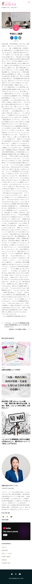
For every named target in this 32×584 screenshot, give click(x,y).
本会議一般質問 (6, 556)
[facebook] (7, 516)
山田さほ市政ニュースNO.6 (11, 370)
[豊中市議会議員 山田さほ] (9, 5)
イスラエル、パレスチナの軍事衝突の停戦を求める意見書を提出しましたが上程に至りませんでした (16, 324)
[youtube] (11, 516)
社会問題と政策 (6, 563)
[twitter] (3, 516)
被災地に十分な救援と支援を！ (18, 329)
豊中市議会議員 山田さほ (15, 578)
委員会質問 (5, 550)
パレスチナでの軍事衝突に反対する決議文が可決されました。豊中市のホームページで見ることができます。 (16, 441)
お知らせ (16, 40)
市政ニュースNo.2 (7, 553)
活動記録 (4, 560)
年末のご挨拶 (16, 33)
